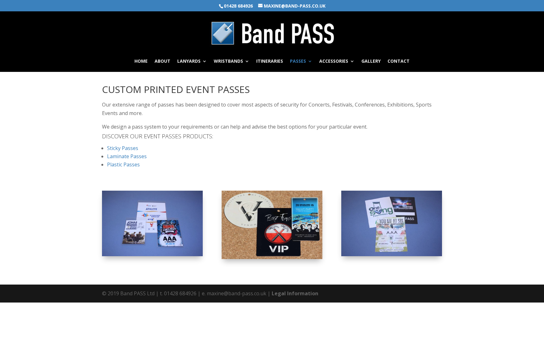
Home (141, 61)
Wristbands (228, 61)
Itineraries (269, 61)
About (162, 61)
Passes (298, 61)
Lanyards (189, 61)
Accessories (333, 61)
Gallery (371, 61)
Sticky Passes (122, 148)
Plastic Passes (123, 164)
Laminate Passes (127, 156)
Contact (399, 61)
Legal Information (295, 293)
